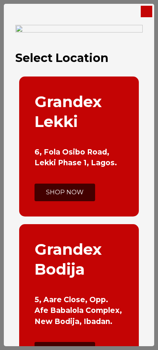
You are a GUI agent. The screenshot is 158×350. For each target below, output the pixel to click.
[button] (65, 192)
